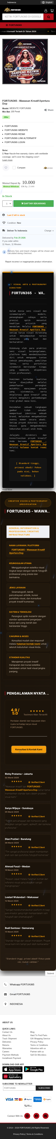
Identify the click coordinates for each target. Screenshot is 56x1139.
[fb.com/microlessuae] (36, 1116)
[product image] (25, 61)
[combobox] (47, 2)
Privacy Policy (19, 1134)
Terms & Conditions (34, 1134)
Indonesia (11, 2)
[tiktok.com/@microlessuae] (46, 1116)
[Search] (48, 16)
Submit (50, 973)
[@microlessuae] (27, 1116)
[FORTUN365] (12, 10)
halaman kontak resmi (33, 447)
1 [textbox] (6, 203)
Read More (7, 489)
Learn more (7, 160)
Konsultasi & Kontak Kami (28, 749)
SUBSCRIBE (44, 1088)
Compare (21, 168)
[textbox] (47, 2)
